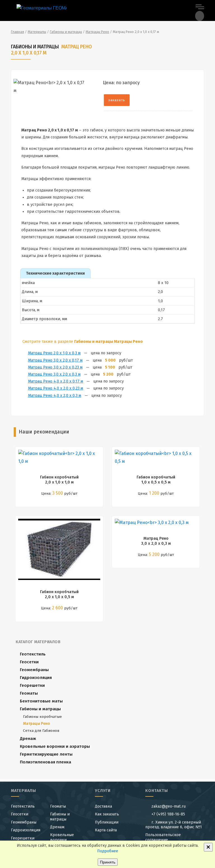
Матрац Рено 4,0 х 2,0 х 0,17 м (55, 381)
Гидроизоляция (36, 677)
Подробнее (107, 851)
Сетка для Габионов (41, 730)
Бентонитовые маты (41, 701)
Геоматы (29, 693)
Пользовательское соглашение (163, 837)
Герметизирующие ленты (46, 754)
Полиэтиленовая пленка (45, 762)
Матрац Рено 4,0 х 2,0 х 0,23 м (55, 388)
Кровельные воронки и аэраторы (55, 746)
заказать (116, 100)
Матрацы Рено (36, 723)
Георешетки (32, 685)
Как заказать (107, 814)
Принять (107, 862)
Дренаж (28, 738)
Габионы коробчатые (42, 716)
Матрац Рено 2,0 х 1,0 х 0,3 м (54, 353)
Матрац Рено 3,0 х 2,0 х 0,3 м (54, 374)
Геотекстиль (33, 654)
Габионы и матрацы (40, 708)
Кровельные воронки (62, 837)
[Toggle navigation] (200, 6)
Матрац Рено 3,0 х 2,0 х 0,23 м (55, 367)
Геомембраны (34, 669)
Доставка (103, 806)
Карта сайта (106, 830)
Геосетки (29, 661)
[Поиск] (199, 15)
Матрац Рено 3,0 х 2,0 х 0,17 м (55, 360)
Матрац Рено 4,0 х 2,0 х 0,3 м (54, 395)
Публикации (106, 822)
